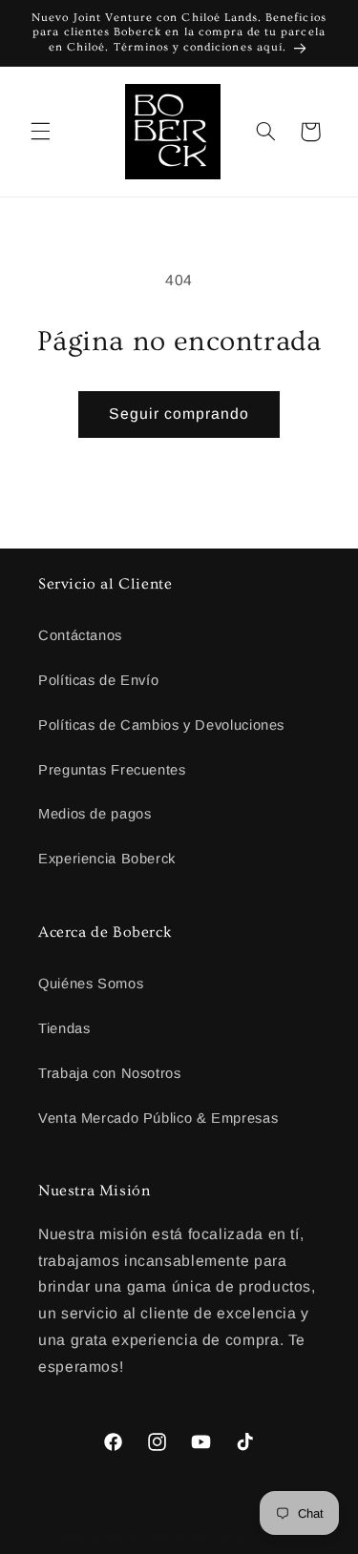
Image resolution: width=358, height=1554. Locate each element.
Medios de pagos (94, 813)
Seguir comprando (179, 413)
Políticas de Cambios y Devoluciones (161, 725)
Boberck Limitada (140, 1538)
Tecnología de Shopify (250, 1538)
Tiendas (64, 1028)
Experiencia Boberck (107, 858)
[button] (40, 132)
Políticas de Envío (98, 680)
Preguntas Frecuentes (112, 769)
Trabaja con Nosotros (109, 1073)
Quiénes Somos (90, 983)
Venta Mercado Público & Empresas (158, 1118)
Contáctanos (80, 635)
